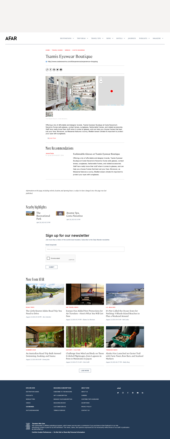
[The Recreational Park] (30, 213)
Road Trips (30, 307)
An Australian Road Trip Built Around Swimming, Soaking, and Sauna (43, 354)
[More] (73, 38)
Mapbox (122, 105)
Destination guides (32, 391)
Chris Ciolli (86, 362)
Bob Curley (125, 319)
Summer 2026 (31, 350)
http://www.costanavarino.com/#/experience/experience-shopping (73, 61)
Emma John (45, 359)
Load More (85, 370)
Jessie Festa (50, 153)
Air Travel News (72, 307)
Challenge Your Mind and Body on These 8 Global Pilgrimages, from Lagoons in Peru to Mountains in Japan (85, 356)
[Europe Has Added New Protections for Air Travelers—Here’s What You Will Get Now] (85, 294)
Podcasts (143, 38)
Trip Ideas (81, 38)
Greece (67, 50)
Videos (28, 403)
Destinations (65, 38)
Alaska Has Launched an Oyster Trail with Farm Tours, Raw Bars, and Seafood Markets (124, 356)
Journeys (132, 38)
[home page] (11, 38)
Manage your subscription (63, 399)
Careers (84, 395)
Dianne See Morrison (89, 319)
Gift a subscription (60, 395)
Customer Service (60, 406)
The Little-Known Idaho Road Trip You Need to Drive (44, 312)
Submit (51, 267)
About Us (84, 391)
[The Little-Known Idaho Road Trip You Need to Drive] (45, 294)
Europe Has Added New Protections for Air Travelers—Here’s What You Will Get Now (84, 313)
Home (48, 50)
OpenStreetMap (113, 105)
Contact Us (85, 410)
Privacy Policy (86, 406)
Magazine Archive (60, 403)
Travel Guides (57, 50)
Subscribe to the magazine (63, 391)
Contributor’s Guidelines (90, 399)
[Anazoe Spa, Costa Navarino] (60, 213)
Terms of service (59, 410)
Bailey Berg (126, 362)
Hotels (119, 38)
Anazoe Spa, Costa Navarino (74, 214)
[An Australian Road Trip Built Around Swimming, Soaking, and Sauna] (45, 337)
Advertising (85, 403)
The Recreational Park (43, 215)
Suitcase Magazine (32, 410)
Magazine (157, 38)
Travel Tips (96, 38)
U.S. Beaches (110, 307)
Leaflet (108, 105)
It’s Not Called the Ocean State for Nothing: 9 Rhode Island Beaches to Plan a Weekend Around (123, 313)
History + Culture (73, 350)
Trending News (111, 350)
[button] (111, 91)
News (108, 38)
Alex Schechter (47, 317)
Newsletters (30, 399)
